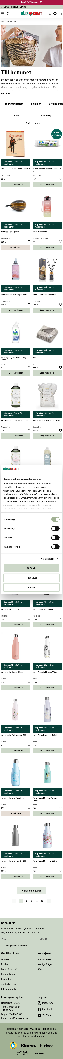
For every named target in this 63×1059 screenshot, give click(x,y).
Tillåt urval (31, 577)
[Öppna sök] (8, 13)
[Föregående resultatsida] (14, 901)
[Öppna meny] (2, 13)
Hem (3, 21)
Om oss (5, 959)
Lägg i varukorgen (16, 184)
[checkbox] (3, 946)
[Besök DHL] (39, 1053)
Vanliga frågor (45, 964)
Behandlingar (8, 974)
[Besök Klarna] (28, 1045)
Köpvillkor (43, 969)
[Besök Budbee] (46, 1045)
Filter (16, 115)
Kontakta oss (44, 959)
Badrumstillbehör (14, 103)
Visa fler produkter (31, 890)
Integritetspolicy (9, 989)
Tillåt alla (31, 568)
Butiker (4, 964)
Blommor (36, 103)
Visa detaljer (47, 558)
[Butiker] (49, 13)
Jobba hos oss (8, 984)
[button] (13, 1045)
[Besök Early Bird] (22, 1053)
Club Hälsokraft (9, 969)
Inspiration (6, 979)
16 (42, 901)
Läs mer (5, 93)
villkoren (23, 946)
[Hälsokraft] (31, 13)
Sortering (46, 115)
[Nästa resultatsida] (49, 901)
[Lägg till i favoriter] (29, 179)
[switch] (55, 528)
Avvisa (31, 587)
